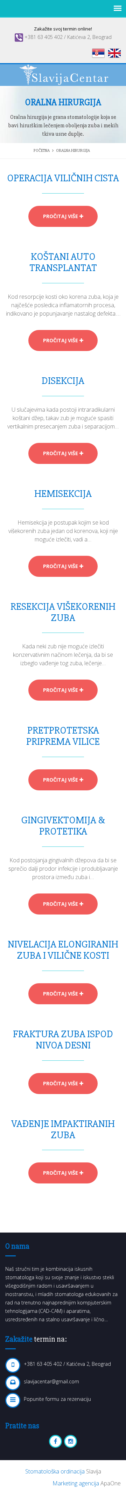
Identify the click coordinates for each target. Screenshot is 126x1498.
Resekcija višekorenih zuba (62, 612)
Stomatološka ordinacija (55, 1471)
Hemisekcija (63, 493)
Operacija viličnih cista (63, 178)
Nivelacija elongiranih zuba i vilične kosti (63, 950)
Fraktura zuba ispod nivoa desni (63, 1040)
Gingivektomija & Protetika (63, 826)
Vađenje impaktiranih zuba (63, 1129)
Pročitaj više (61, 216)
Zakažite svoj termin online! (63, 29)
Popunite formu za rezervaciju (57, 1399)
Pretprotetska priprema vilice (63, 736)
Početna (42, 150)
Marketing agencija (76, 1483)
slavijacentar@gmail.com (51, 1381)
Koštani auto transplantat (63, 262)
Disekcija (63, 380)
